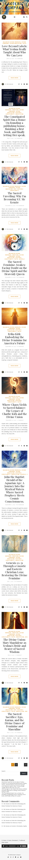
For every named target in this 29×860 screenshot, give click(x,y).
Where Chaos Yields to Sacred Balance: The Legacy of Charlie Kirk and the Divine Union (14, 411)
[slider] (24, 845)
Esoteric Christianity (14, 113)
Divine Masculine (16, 43)
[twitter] (8, 857)
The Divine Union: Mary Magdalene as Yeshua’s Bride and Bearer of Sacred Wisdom (14, 646)
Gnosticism (19, 114)
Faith (24, 43)
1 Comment (20, 420)
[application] (14, 846)
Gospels (22, 259)
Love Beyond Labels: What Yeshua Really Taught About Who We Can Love (14, 50)
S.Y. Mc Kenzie (9, 84)
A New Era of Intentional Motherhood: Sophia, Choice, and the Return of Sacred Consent (14, 783)
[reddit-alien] (18, 857)
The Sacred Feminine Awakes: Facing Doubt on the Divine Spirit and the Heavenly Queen (14, 268)
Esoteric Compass (14, 6)
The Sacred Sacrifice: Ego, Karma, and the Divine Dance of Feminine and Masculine (14, 721)
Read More (14, 77)
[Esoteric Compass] (4, 17)
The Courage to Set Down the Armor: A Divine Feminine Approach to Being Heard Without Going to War (14, 790)
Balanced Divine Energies (12, 42)
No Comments (19, 58)
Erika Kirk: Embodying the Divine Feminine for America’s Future (14, 338)
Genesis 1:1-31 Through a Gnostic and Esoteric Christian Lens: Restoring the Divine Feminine (14, 570)
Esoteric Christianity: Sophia (19, 826)
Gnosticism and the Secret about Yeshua (13, 782)
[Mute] (21, 846)
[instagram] (10, 857)
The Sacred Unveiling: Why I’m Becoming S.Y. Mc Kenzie (14, 197)
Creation (15, 110)
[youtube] (20, 857)
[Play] (4, 846)
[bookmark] (15, 857)
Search (3, 771)
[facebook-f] (13, 857)
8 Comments (20, 346)
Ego (15, 189)
